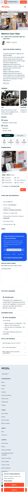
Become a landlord (6, 449)
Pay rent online (5, 420)
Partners (3, 392)
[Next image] (25, 20)
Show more (6, 83)
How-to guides (5, 461)
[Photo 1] (12, 169)
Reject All (14, 484)
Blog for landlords (5, 468)
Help (2, 431)
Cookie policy (4, 401)
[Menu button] (25, 6)
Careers (3, 385)
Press (2, 388)
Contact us (4, 435)
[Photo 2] (13, 169)
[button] (9, 14)
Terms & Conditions (6, 395)
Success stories (5, 464)
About (3, 382)
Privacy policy (4, 398)
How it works (4, 413)
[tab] (7, 135)
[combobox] (5, 374)
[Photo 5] (15, 169)
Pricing (3, 416)
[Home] (5, 7)
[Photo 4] (14, 169)
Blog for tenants (5, 423)
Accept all (14, 489)
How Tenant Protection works (13, 257)
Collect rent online (6, 458)
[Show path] (5, 10)
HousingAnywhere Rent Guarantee (7, 454)
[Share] (25, 14)
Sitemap (3, 405)
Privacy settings (8, 480)
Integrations (4, 471)
